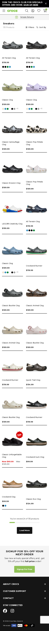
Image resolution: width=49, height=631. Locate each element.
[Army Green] (8, 67)
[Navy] (10, 67)
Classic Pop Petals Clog (34, 143)
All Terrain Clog (9, 58)
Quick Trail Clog (33, 380)
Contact (8, 598)
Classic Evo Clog (33, 499)
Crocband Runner (34, 266)
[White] (10, 109)
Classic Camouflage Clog (10, 143)
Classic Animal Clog (35, 305)
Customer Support (14, 591)
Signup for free (24, 569)
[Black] (3, 67)
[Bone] (3, 109)
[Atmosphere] (14, 109)
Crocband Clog (8, 497)
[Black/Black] (5, 67)
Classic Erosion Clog (11, 183)
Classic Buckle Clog (11, 305)
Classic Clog (7, 100)
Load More (24, 530)
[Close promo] (45, 3)
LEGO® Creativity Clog (12, 224)
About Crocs (11, 584)
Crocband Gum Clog (35, 457)
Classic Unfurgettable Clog (12, 455)
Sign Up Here (30, 5)
